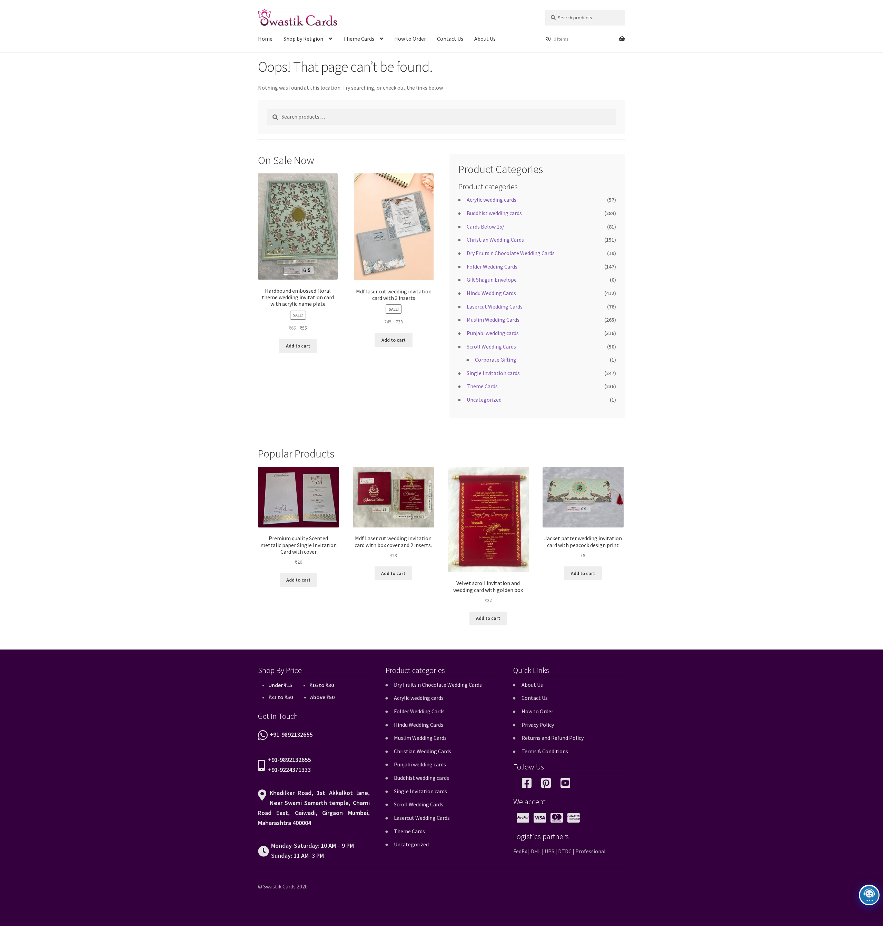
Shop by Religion (303, 38)
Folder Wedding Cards (492, 266)
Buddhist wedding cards (494, 213)
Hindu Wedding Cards (491, 293)
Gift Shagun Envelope (492, 279)
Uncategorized (484, 399)
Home (265, 38)
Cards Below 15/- (486, 226)
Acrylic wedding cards (491, 199)
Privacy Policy (538, 724)
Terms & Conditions (545, 751)
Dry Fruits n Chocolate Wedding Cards (511, 253)
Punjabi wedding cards (493, 333)
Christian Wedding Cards (495, 239)
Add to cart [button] (298, 346)
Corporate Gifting (495, 359)
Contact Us (450, 38)
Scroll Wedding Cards (491, 346)
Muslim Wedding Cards (493, 319)
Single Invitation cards (493, 373)
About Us (485, 38)
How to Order (410, 38)
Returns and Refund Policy (553, 737)
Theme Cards (358, 38)
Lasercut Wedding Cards (495, 306)
